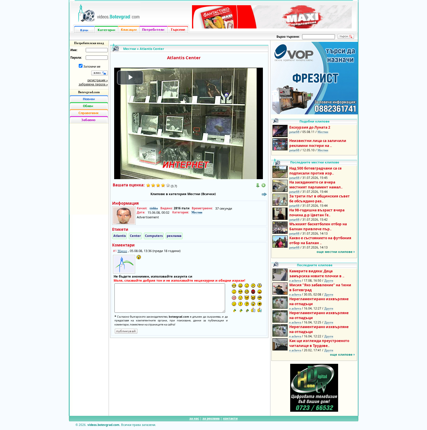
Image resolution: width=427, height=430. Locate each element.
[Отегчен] (234, 298)
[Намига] (234, 304)
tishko (154, 208)
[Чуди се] (259, 298)
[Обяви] (89, 105)
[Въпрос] (247, 304)
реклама (174, 235)
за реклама (211, 418)
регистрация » (97, 80)
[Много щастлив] (234, 285)
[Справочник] (89, 112)
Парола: (76, 57)
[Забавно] (89, 119)
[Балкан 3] (247, 310)
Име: (74, 50)
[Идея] (253, 304)
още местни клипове (335, 251)
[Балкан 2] (240, 310)
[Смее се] (247, 291)
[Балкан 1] (234, 310)
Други (328, 280)
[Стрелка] (259, 304)
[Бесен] (253, 291)
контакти (230, 418)
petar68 (294, 132)
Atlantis (119, 235)
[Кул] (240, 291)
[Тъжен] (247, 285)
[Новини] (89, 98)
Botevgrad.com (89, 92)
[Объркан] (234, 291)
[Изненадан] (253, 285)
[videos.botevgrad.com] (259, 310)
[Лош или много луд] (247, 298)
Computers (154, 235)
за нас (194, 418)
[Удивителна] (240, 304)
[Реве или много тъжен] (240, 298)
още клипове (341, 354)
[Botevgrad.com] (253, 310)
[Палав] (253, 298)
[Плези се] (259, 291)
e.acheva (295, 280)
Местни (129, 48)
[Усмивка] (240, 285)
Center (135, 235)
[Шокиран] (259, 285)
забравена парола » (93, 84)
